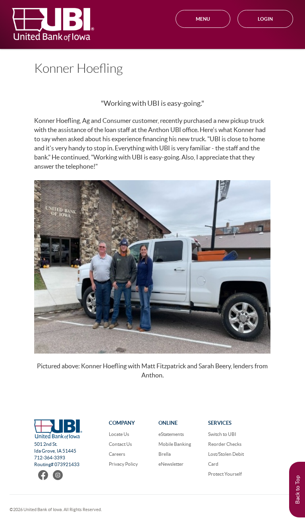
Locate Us (119, 434)
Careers (117, 454)
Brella (164, 454)
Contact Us (120, 444)
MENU (203, 18)
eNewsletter (170, 464)
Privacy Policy (123, 464)
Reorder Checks (224, 444)
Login (265, 18)
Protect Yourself (225, 473)
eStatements (171, 434)
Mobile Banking (174, 444)
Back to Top (297, 489)
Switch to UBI (222, 434)
